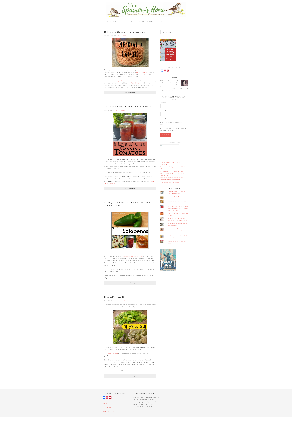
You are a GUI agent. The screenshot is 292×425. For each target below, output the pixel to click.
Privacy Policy (107, 407)
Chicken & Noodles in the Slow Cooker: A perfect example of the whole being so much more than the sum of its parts (173, 173)
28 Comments (122, 110)
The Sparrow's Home (146, 9)
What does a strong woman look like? (169, 182)
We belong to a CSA (137, 83)
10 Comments (122, 209)
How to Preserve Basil (115, 297)
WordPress (161, 421)
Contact (105, 403)
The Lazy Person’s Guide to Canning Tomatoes (128, 106)
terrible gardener (113, 353)
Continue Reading (130, 92)
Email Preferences (165, 118)
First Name (163, 102)
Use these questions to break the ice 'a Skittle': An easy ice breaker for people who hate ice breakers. (178, 208)
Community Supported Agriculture (133, 256)
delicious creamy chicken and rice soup (120, 81)
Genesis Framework (152, 421)
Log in (166, 421)
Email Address (164, 110)
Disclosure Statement (109, 411)
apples (138, 72)
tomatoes (144, 72)
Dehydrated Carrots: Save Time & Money (125, 32)
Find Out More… (169, 90)
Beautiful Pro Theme (139, 421)
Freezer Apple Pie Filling (174, 196)
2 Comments (124, 35)
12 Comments (121, 300)
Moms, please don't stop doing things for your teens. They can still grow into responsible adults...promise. (177, 230)
